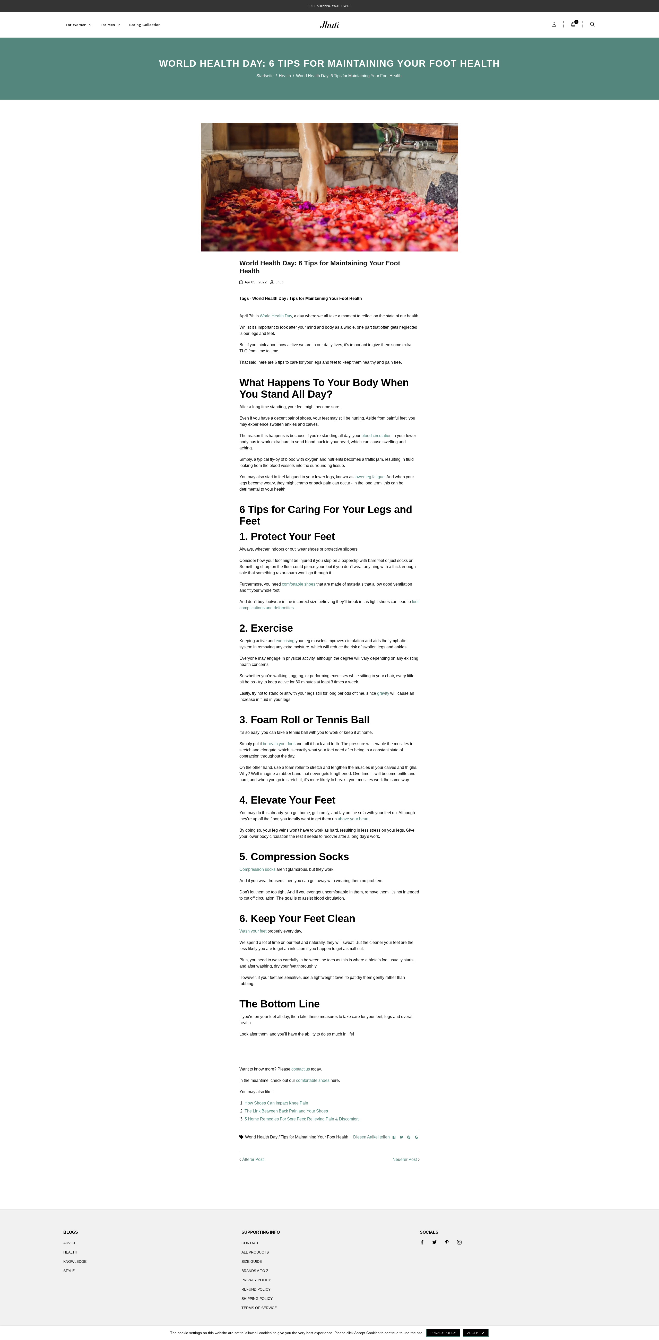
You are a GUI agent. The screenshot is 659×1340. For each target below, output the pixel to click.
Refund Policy (256, 1289)
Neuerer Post (405, 1159)
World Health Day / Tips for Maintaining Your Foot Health (296, 1137)
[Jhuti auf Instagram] (459, 1242)
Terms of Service (259, 1308)
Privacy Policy (256, 1280)
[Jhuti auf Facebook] (422, 1242)
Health (285, 76)
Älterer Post (253, 1159)
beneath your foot (278, 744)
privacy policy (443, 1333)
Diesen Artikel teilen (371, 1137)
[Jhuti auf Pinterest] (447, 1242)
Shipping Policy (257, 1299)
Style (69, 1271)
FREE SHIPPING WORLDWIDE (330, 6)
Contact (250, 1243)
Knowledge (74, 1261)
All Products (255, 1252)
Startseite (265, 76)
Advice (69, 1243)
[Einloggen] (554, 24)
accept (475, 1333)
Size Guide (251, 1261)
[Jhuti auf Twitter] (434, 1242)
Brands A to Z (254, 1271)
